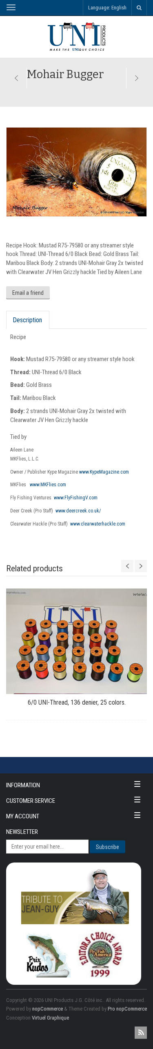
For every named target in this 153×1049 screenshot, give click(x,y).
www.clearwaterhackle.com (97, 524)
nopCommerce (47, 1009)
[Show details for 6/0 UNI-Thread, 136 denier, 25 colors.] (76, 641)
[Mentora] (16, 78)
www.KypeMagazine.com (104, 472)
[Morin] (136, 78)
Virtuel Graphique (50, 1018)
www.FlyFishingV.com (76, 498)
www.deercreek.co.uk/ (78, 511)
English (118, 7)
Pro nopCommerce (127, 1009)
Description (27, 320)
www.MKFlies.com (48, 484)
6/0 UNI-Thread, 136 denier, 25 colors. (77, 702)
